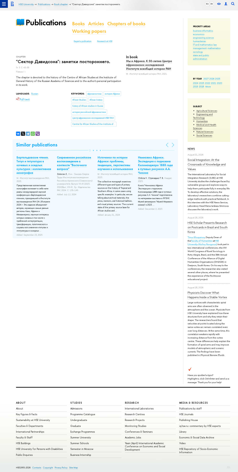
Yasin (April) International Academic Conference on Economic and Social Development (145, 446)
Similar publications (36, 145)
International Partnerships (30, 431)
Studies (76, 402)
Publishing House (188, 420)
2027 (206, 78)
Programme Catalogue (82, 414)
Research (132, 402)
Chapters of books (126, 24)
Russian (34, 93)
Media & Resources (193, 402)
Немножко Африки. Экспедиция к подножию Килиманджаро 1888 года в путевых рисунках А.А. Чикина (155, 165)
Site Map (73, 467)
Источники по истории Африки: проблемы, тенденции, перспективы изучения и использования (115, 163)
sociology (198, 51)
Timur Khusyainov (196, 237)
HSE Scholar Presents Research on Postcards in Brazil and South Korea (208, 227)
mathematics (214, 48)
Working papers (89, 31)
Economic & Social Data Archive (196, 437)
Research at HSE (104, 41)
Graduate (75, 426)
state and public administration (201, 57)
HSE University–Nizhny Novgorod (203, 242)
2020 (219, 83)
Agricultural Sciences (206, 110)
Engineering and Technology (203, 116)
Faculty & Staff (24, 437)
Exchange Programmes (82, 431)
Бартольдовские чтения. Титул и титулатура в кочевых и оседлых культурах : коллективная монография (34, 165)
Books (78, 24)
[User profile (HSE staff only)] (225, 4)
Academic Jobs (133, 437)
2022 (207, 83)
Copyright (48, 467)
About (21, 402)
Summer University (80, 437)
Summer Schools (79, 443)
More (208, 86)
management (200, 48)
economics (198, 34)
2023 (201, 83)
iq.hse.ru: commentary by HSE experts (200, 426)
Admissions (76, 408)
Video (182, 443)
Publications (46, 22)
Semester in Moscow (81, 449)
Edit (228, 467)
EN (211, 4)
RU (207, 4)
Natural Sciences (204, 131)
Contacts (36, 467)
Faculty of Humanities (201, 240)
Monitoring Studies (135, 426)
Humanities (202, 121)
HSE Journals (186, 414)
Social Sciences (204, 135)
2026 (211, 78)
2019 (195, 86)
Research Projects (134, 420)
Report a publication (82, 41)
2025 (217, 78)
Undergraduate (78, 420)
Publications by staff (190, 408)
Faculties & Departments (29, 426)
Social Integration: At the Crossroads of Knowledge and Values (207, 164)
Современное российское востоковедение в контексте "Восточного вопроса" (74, 163)
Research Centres (135, 414)
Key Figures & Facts (26, 414)
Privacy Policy (61, 467)
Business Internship (80, 454)
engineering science (203, 37)
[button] (90, 150)
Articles (96, 24)
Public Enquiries (24, 454)
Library (182, 431)
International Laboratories (139, 408)
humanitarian (199, 41)
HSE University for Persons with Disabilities (39, 449)
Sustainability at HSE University (33, 420)
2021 (213, 83)
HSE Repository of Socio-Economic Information (198, 450)
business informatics (203, 30)
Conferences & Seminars (138, 431)
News (191, 149)
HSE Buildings (23, 443)
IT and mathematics (203, 44)
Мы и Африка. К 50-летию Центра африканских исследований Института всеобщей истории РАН (149, 65)
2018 (201, 86)
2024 (195, 83)
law (215, 44)
